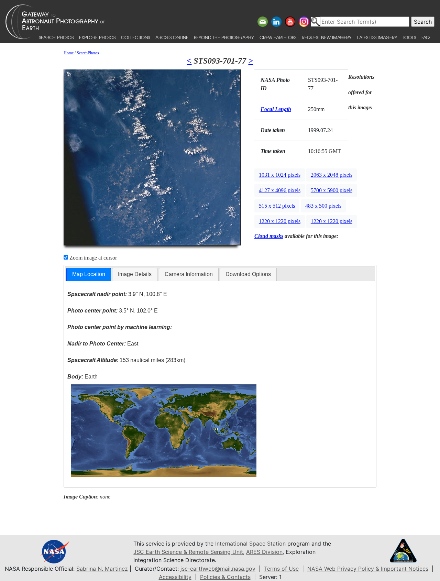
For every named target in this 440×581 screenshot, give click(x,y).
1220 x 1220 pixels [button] (279, 221)
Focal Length (276, 109)
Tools (409, 37)
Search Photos (56, 37)
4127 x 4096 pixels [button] (279, 190)
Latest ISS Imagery (377, 37)
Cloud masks (268, 236)
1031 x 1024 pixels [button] (279, 175)
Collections (135, 37)
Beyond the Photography (224, 37)
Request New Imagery (327, 37)
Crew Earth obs (278, 37)
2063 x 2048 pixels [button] (331, 175)
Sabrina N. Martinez (102, 568)
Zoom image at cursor (92, 258)
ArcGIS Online (171, 37)
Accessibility (175, 576)
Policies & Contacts (225, 576)
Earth (82, 377)
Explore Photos (97, 37)
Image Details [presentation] (135, 274)
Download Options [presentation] (248, 274)
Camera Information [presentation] (189, 274)
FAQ (425, 37)
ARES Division (264, 551)
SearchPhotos (88, 53)
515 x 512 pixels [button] (277, 206)
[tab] (88, 274)
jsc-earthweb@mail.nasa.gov (217, 568)
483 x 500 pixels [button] (323, 206)
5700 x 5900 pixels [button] (331, 190)
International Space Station (250, 543)
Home (69, 53)
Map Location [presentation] (88, 274)
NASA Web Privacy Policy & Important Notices (367, 568)
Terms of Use (281, 568)
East (102, 344)
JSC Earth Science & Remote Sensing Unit (188, 551)
